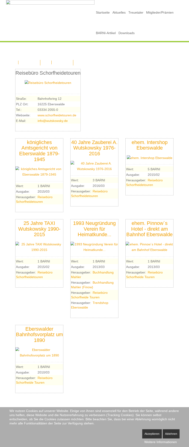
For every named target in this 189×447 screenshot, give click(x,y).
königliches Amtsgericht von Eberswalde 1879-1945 (39, 150)
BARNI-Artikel (106, 33)
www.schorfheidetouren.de (57, 115)
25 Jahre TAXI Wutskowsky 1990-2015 (39, 228)
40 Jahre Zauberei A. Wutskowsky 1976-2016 (94, 147)
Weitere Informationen (160, 442)
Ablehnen (171, 433)
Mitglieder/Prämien (160, 12)
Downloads (126, 33)
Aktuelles (119, 12)
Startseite (103, 12)
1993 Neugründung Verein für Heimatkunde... (94, 228)
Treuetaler (135, 12)
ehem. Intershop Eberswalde (150, 145)
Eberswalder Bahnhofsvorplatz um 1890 (39, 334)
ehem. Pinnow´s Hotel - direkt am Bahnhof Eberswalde (149, 228)
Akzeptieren (152, 433)
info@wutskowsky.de (53, 121)
